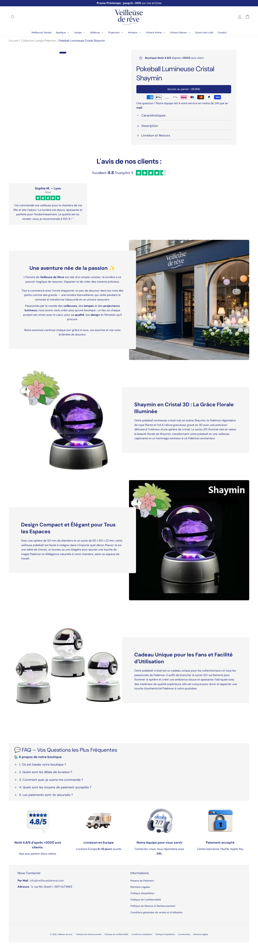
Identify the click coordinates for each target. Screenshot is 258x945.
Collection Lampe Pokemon (38, 40)
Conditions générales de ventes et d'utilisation (156, 912)
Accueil (13, 40)
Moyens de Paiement (142, 880)
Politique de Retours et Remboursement (152, 905)
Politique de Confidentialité (145, 899)
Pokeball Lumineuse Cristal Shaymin (82, 40)
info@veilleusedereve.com (47, 880)
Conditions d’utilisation (141, 934)
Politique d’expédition (165, 934)
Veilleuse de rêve (65, 934)
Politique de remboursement (88, 934)
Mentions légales (200, 934)
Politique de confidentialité (116, 934)
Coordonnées (184, 934)
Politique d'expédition (142, 893)
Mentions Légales (140, 887)
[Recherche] (12, 17)
